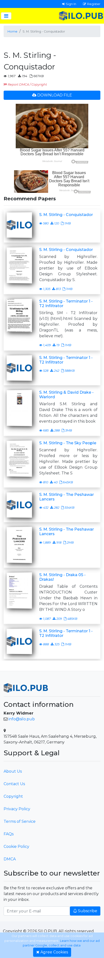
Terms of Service (20, 821)
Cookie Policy (16, 846)
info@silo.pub (21, 719)
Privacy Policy (17, 809)
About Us (13, 771)
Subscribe (87, 911)
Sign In (71, 4)
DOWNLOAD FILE (54, 95)
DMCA (10, 859)
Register (93, 4)
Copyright (13, 796)
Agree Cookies (54, 952)
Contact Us (14, 784)
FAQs (9, 834)
